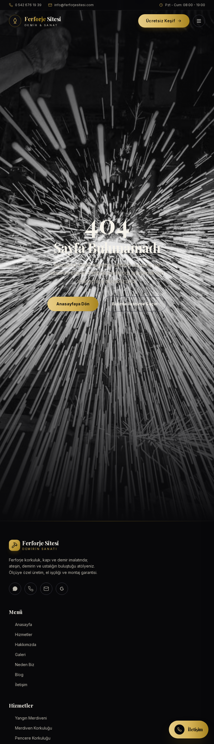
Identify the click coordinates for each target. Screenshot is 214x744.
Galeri (20, 654)
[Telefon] (31, 589)
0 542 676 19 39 (28, 5)
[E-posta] (46, 589)
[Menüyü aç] (199, 21)
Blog (19, 674)
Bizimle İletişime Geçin (134, 303)
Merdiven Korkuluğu (33, 728)
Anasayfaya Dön (72, 303)
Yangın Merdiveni (31, 718)
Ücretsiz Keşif (160, 20)
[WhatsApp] (15, 589)
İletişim (21, 684)
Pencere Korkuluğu (32, 738)
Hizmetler (23, 634)
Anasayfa (23, 624)
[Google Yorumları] (62, 589)
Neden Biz (24, 664)
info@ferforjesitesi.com (74, 5)
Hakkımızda (25, 644)
